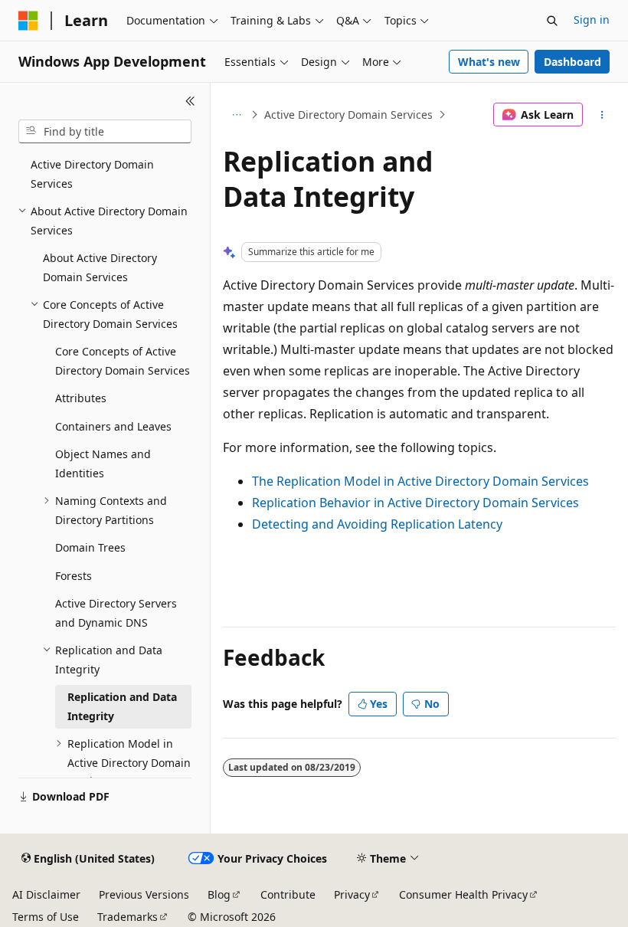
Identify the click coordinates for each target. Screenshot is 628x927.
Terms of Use (45, 916)
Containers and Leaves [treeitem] (113, 426)
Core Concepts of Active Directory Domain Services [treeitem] (122, 361)
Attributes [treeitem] (80, 398)
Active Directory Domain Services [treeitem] (92, 174)
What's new (489, 61)
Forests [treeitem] (73, 575)
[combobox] (104, 132)
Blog (219, 894)
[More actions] (602, 115)
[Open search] (552, 20)
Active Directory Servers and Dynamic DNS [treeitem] (116, 613)
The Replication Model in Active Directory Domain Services (420, 481)
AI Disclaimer (46, 894)
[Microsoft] (28, 21)
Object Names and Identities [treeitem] (103, 463)
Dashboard (572, 61)
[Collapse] (190, 101)
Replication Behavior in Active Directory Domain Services (415, 502)
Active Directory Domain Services (348, 114)
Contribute (288, 894)
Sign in (592, 19)
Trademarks (127, 916)
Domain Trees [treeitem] (90, 547)
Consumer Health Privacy (463, 894)
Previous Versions (144, 894)
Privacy (352, 894)
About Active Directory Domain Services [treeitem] (100, 267)
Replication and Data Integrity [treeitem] (122, 706)
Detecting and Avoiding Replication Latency (377, 524)
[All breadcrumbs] (236, 115)
